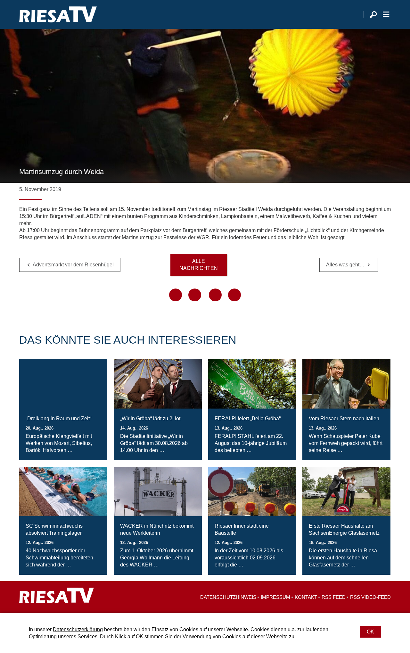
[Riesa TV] (58, 14)
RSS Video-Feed (370, 597)
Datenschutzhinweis (228, 597)
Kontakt (306, 597)
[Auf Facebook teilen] (175, 295)
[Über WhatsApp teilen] (215, 295)
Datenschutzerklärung (78, 629)
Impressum (275, 597)
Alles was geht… (345, 264)
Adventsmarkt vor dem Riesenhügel (73, 264)
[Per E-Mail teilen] (234, 295)
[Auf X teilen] (194, 295)
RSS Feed (334, 597)
